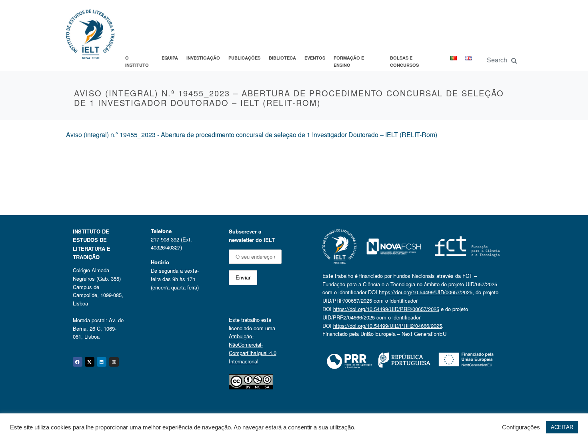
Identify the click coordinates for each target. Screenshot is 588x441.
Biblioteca (282, 58)
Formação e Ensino (349, 61)
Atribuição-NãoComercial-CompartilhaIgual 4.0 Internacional (252, 348)
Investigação (203, 58)
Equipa (170, 58)
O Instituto (137, 61)
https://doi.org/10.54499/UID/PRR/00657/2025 (386, 309)
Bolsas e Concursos (404, 61)
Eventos (314, 58)
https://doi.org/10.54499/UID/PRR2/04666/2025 (387, 325)
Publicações (244, 58)
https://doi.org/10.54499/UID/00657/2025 (425, 292)
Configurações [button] (521, 427)
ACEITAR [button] (562, 427)
